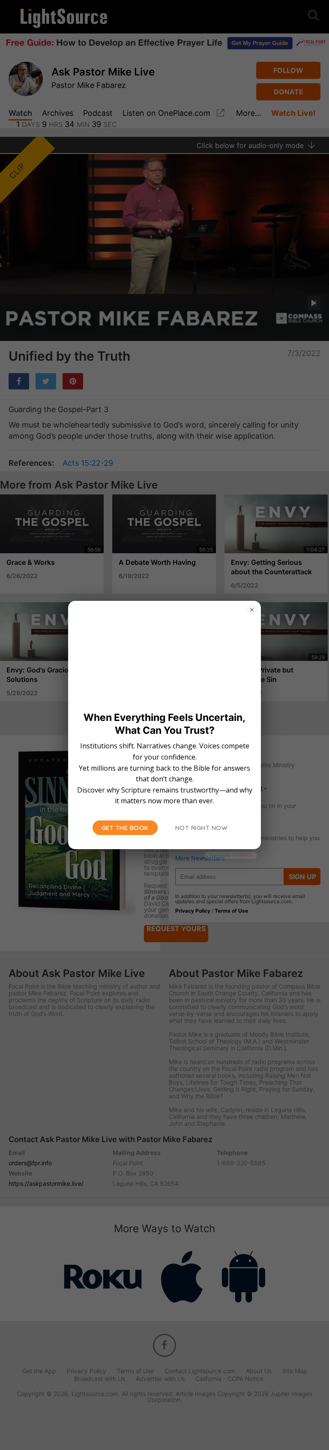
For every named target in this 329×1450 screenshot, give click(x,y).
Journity (241, 855)
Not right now (201, 828)
